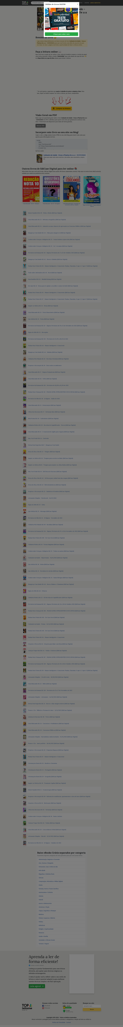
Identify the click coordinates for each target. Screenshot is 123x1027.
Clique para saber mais (61, 34)
